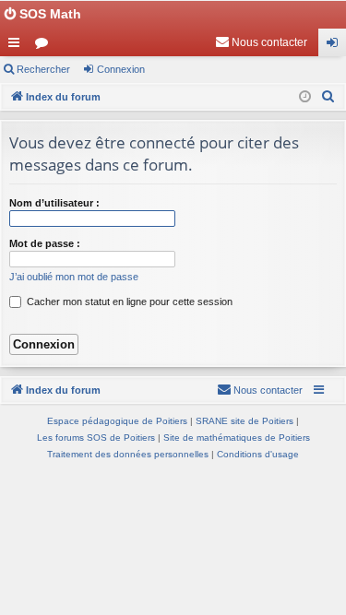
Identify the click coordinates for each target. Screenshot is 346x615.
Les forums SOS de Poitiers (96, 437)
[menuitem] (261, 42)
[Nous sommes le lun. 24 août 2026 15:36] (305, 97)
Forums (45, 46)
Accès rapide (17, 46)
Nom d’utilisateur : (54, 202)
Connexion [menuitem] (336, 46)
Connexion (121, 69)
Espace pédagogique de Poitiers (117, 421)
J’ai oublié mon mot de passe (73, 276)
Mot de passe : (44, 243)
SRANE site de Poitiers (244, 421)
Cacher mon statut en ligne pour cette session (128, 301)
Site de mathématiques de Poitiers (236, 437)
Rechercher (43, 69)
